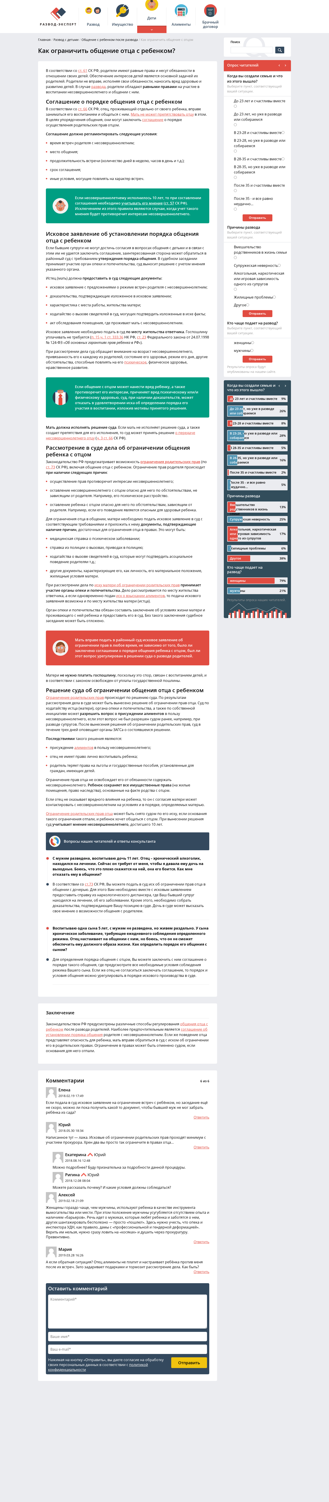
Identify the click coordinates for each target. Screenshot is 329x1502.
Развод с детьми (66, 40)
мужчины (242, 350)
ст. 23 (141, 337)
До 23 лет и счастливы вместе (259, 100)
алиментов (83, 747)
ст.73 (89, 884)
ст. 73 (50, 467)
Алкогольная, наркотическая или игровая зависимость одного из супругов (259, 278)
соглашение (152, 119)
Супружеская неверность (256, 265)
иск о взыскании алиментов (140, 595)
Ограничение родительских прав (75, 697)
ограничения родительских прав (170, 461)
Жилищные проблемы (253, 297)
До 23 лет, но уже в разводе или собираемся (258, 117)
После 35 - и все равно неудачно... (253, 201)
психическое (135, 362)
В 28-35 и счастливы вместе (258, 159)
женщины (242, 342)
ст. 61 (82, 70)
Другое (240, 305)
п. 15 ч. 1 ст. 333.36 (107, 337)
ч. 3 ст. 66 (105, 438)
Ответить (201, 1117)
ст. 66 (82, 109)
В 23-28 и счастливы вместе (258, 132)
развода (98, 86)
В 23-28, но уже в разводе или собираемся (259, 143)
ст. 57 (169, 203)
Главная (44, 40)
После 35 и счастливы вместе (259, 185)
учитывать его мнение (142, 203)
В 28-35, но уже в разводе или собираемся (259, 169)
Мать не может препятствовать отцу (162, 114)
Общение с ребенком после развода (109, 40)
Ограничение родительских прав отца (79, 813)
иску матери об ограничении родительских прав (137, 585)
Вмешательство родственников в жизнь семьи (260, 249)
